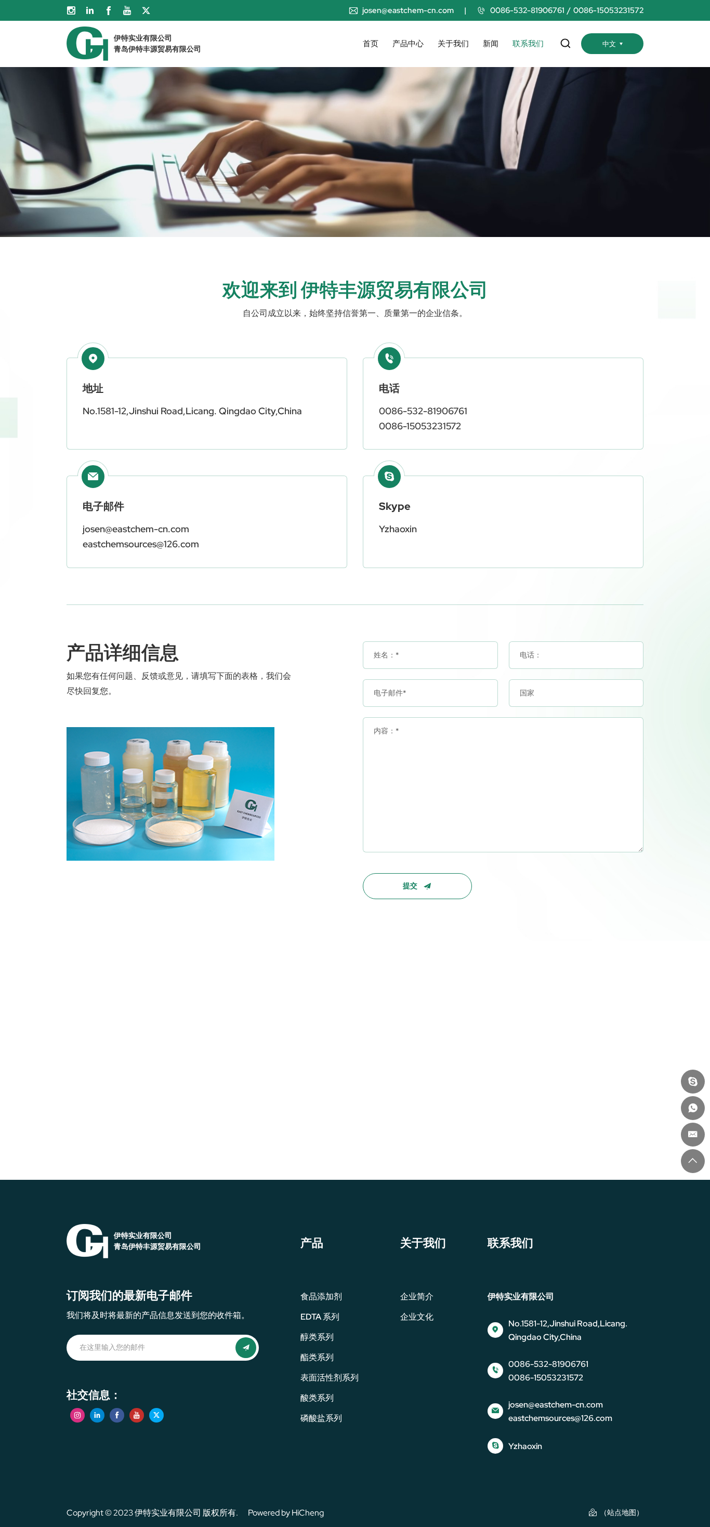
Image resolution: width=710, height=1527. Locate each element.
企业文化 (416, 1316)
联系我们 (528, 43)
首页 (370, 43)
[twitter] (146, 11)
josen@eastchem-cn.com (408, 10)
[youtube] (127, 11)
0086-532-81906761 (527, 10)
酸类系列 (317, 1397)
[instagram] (71, 11)
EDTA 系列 (319, 1316)
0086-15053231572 (608, 10)
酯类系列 (317, 1357)
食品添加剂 (321, 1296)
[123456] (693, 1108)
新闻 (490, 43)
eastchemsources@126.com (141, 544)
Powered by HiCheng (286, 1512)
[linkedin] (90, 11)
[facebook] (108, 11)
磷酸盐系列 (321, 1418)
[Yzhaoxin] (693, 1082)
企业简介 (416, 1296)
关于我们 (453, 43)
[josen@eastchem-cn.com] (693, 1135)
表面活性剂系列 (329, 1377)
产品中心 (408, 43)
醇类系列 (317, 1337)
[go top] (693, 1161)
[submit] (245, 1347)
